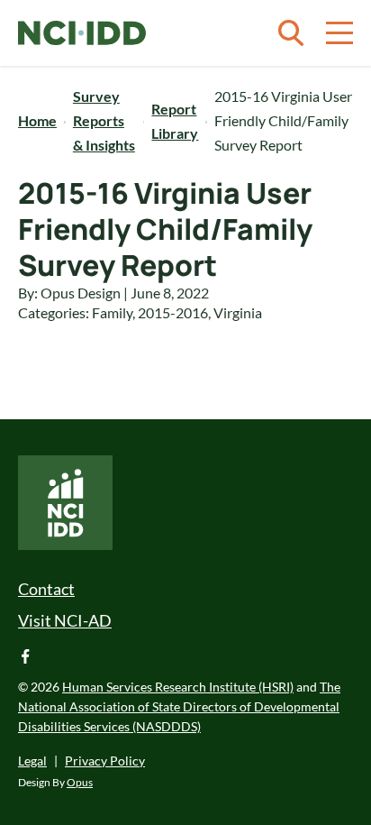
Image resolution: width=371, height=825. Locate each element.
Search (290, 33)
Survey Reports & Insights (104, 120)
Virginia (237, 312)
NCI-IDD (82, 33)
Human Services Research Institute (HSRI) (178, 686)
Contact (46, 589)
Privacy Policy (105, 760)
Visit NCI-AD (65, 620)
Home (37, 120)
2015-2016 (173, 312)
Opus (80, 782)
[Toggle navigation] (339, 33)
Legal (32, 760)
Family (112, 312)
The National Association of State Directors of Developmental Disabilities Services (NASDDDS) (179, 706)
